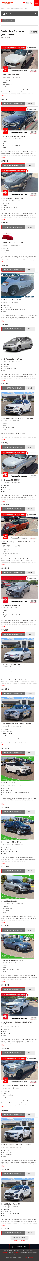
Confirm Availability (13, 103)
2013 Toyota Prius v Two (11, 359)
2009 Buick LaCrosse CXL (12, 243)
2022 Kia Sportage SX (10, 1204)
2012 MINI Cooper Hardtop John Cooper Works (18, 543)
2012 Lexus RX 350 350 (10, 480)
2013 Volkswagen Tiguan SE (13, 136)
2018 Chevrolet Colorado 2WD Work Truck (16, 1023)
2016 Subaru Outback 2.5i (12, 960)
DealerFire (4, 1252)
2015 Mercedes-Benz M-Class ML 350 (17, 418)
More (3, 96)
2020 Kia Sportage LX (10, 605)
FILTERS (9, 20)
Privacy (26, 1257)
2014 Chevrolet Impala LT (12, 198)
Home (3, 8)
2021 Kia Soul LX (8, 783)
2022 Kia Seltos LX (9, 901)
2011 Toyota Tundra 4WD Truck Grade (17, 1086)
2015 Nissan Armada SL (11, 300)
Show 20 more (19, 1238)
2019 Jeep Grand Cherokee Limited (16, 1145)
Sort (35, 32)
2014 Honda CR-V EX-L (11, 842)
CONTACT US (21, 1247)
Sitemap (31, 1257)
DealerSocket (17, 1252)
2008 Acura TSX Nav (10, 75)
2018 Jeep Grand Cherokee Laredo (16, 724)
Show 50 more (19, 1241)
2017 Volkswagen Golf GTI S (13, 664)
